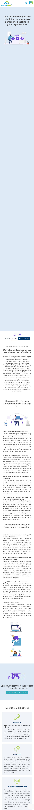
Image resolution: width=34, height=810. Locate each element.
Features (14, 338)
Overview (7, 338)
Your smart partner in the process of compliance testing (17, 686)
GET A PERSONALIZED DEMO (17, 692)
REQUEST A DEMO (24, 338)
